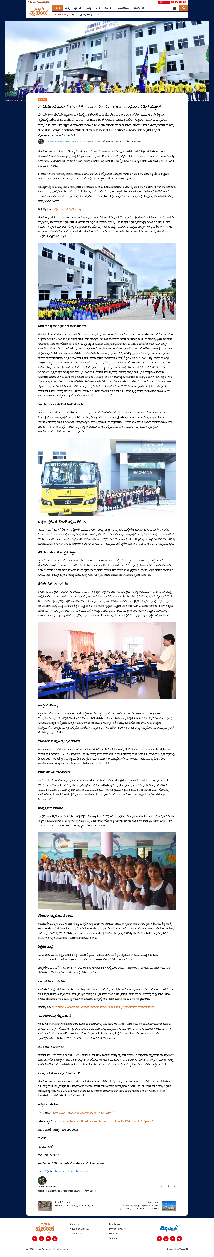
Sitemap (113, 1238)
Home (57, 8)
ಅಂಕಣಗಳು (139, 8)
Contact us (76, 1233)
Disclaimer (115, 1224)
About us (74, 1224)
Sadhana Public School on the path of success (72, 1171)
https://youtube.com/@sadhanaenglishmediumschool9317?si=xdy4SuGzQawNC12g (105, 1121)
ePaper (165, 2)
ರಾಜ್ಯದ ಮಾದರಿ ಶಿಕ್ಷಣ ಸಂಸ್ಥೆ (66, 209)
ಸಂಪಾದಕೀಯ (122, 8)
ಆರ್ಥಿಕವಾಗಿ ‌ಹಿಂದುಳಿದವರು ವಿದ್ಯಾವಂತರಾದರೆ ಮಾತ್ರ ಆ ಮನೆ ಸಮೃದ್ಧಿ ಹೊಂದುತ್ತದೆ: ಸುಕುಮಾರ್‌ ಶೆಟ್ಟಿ (103, 1007)
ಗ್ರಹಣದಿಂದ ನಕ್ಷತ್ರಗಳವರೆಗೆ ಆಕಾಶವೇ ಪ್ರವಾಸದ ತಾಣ (91, 15)
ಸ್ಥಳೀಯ (78, 8)
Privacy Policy (117, 1229)
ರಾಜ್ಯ (88, 8)
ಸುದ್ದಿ (67, 8)
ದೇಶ (98, 8)
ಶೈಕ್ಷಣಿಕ (42, 99)
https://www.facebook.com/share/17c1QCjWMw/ (83, 1113)
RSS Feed (114, 1233)
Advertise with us (79, 1229)
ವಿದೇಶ (108, 8)
